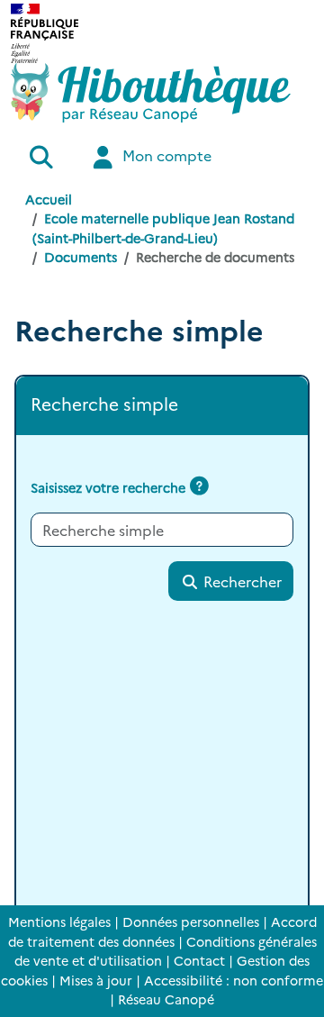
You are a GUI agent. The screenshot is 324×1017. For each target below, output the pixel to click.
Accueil (48, 199)
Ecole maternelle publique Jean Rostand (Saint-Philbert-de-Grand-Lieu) (163, 228)
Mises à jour (95, 980)
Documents (80, 257)
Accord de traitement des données (162, 931)
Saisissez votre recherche (108, 487)
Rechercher (241, 581)
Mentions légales (59, 922)
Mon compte (165, 155)
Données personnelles (190, 922)
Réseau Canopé (166, 999)
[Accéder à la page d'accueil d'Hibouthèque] (151, 93)
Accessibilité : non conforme (233, 980)
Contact (199, 960)
